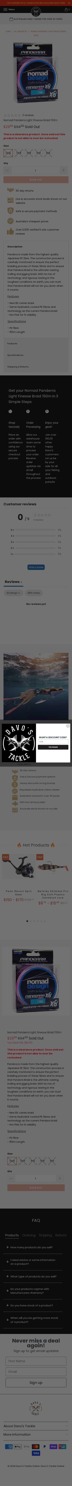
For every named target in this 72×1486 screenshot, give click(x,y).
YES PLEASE (53, 747)
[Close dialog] (68, 725)
